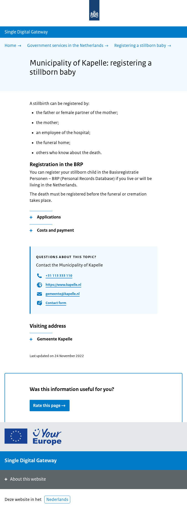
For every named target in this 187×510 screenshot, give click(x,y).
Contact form (56, 303)
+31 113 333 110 (59, 275)
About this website (28, 479)
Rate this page (46, 405)
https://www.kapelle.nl (63, 284)
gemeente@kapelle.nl (63, 294)
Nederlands (57, 499)
